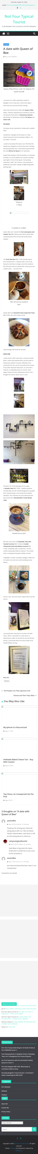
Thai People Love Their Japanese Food (17, 691)
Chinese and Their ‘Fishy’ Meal (23, 695)
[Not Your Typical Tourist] (3, 33)
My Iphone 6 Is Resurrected (15, 727)
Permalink (26, 824)
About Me (4, 1104)
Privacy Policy (5, 1112)
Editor (15, 56)
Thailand (4, 1095)
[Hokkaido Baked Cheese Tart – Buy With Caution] (19, 739)
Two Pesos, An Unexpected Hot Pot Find (18, 795)
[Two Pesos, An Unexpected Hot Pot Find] (19, 774)
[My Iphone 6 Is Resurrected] (19, 707)
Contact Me (11, 1027)
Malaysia (6, 44)
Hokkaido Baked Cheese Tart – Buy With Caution (18, 760)
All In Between (5, 1087)
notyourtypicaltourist (18, 841)
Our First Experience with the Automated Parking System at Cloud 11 (19, 6)
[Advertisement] (19, 901)
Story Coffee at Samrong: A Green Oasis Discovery (21, 1009)
